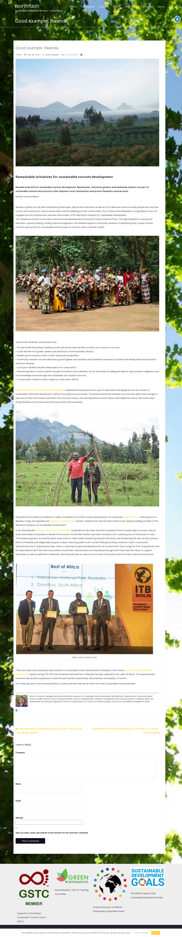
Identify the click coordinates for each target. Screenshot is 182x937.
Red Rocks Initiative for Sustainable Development (40, 390)
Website (19, 818)
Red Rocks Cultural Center (62, 521)
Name (18, 784)
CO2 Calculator (144, 6)
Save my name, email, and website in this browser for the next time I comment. (52, 833)
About (161, 6)
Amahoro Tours (131, 517)
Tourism (104, 6)
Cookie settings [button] (141, 932)
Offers (73, 6)
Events (117, 6)
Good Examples (52, 54)
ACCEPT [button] (155, 933)
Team (18, 54)
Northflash (27, 6)
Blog (128, 6)
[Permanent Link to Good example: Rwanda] (82, 54)
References (88, 6)
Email (18, 801)
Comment (20, 752)
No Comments (71, 54)
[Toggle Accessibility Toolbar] (177, 19)
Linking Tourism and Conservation (53, 530)
